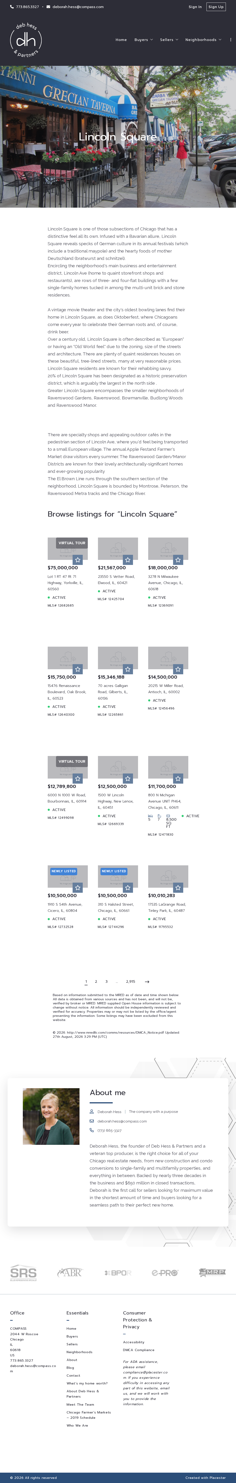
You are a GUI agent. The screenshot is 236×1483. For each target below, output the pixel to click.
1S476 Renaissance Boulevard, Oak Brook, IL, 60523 (67, 692)
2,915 (130, 981)
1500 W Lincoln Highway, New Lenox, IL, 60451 (115, 801)
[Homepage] (26, 40)
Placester (218, 1477)
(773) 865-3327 (109, 1130)
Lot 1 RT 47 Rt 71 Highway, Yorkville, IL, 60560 (65, 583)
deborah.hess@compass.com (122, 1121)
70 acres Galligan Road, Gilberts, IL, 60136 (113, 692)
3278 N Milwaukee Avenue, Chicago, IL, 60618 (165, 583)
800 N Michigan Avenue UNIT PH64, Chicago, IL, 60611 (164, 801)
